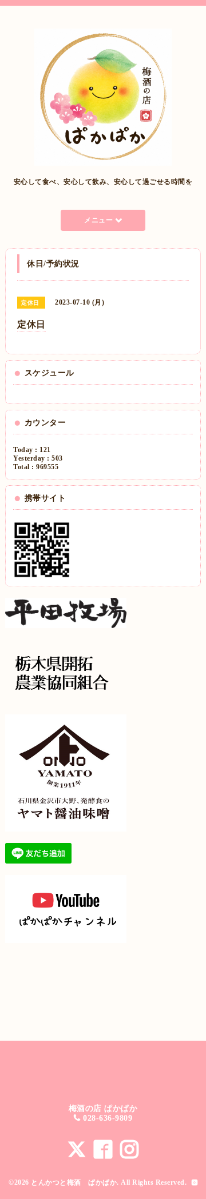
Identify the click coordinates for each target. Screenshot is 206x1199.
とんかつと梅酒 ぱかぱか (74, 1182)
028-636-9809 (107, 1118)
